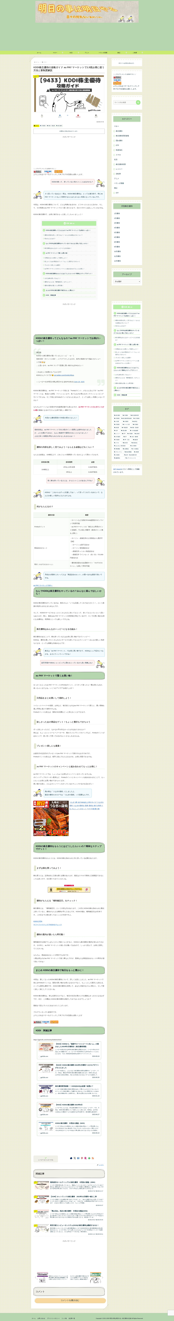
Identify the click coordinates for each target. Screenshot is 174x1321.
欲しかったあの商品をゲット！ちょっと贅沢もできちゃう (62, 261)
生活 (115, 159)
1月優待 (117, 213)
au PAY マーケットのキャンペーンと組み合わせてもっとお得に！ (65, 268)
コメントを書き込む (70, 1300)
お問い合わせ (41, 1318)
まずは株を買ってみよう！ (53, 278)
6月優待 (117, 237)
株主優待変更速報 (122, 136)
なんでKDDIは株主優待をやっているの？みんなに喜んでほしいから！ (67, 243)
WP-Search (117, 469)
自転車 (118, 174)
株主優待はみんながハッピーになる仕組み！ (58, 248)
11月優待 (117, 256)
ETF (117, 145)
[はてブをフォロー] (78, 1158)
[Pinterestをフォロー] (81, 1158)
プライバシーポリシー (53, 1318)
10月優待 (117, 251)
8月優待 (117, 242)
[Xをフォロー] (74, 1158)
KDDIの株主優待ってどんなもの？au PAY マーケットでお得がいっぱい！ (68, 230)
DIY (117, 193)
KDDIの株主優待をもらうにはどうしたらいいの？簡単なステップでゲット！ (69, 273)
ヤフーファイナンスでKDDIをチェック (47, 925)
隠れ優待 (119, 140)
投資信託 (119, 150)
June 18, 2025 (79, 382)
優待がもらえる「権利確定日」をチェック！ (58, 282)
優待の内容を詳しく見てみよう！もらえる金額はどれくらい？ (64, 235)
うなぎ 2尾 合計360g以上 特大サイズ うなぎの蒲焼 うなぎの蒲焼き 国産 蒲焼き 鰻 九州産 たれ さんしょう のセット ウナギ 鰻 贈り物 (86, 805)
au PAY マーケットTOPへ (42, 585)
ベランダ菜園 (119, 183)
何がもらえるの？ (50, 238)
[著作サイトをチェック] (71, 1158)
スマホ (118, 155)
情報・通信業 (51, 125)
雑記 (115, 188)
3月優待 (43, 125)
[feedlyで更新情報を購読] (89, 1158)
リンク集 (64, 1318)
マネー (37, 125)
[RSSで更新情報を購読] (92, 1158)
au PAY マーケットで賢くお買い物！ (57, 253)
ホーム (34, 1318)
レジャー (119, 169)
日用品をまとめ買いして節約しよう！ (56, 258)
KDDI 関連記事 (51, 295)
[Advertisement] (87, 37)
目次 (67, 223)
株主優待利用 (121, 164)
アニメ (116, 178)
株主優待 (60, 125)
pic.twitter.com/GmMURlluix (64, 375)
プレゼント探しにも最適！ (53, 265)
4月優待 (117, 228)
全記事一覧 (72, 1318)
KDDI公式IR (37, 921)
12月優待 (117, 261)
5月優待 (117, 232)
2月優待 (117, 218)
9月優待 (117, 247)
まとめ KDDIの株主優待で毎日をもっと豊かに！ (60, 290)
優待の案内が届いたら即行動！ (54, 285)
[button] (96, 116)
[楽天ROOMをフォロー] (85, 1158)
